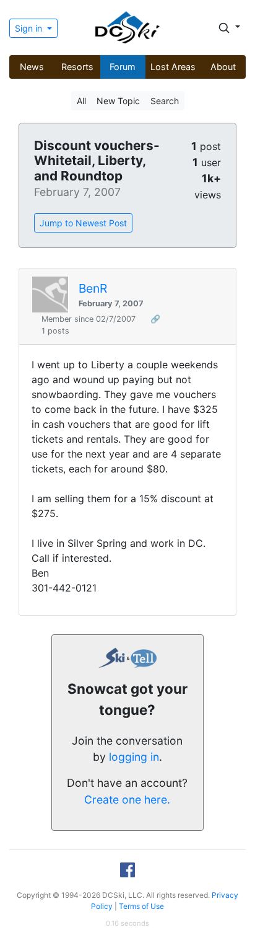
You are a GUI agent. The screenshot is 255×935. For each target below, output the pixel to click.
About (223, 66)
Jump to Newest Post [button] (83, 223)
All (81, 100)
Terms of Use (141, 906)
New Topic (118, 100)
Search (164, 100)
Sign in (30, 28)
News (32, 66)
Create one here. (127, 799)
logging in (134, 756)
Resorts (77, 66)
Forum (123, 66)
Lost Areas (173, 66)
